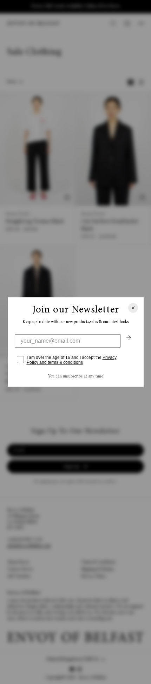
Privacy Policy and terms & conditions (72, 360)
